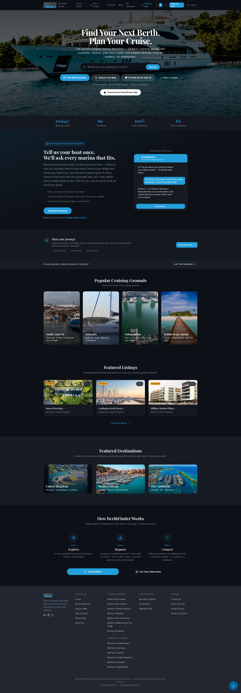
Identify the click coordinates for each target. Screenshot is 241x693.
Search (152, 67)
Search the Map (107, 77)
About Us (79, 623)
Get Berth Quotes (62, 5)
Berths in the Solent (116, 599)
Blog (121, 5)
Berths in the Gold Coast (118, 618)
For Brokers (144, 604)
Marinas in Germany (116, 648)
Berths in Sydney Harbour (119, 608)
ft (161, 5)
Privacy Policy (177, 608)
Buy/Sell (111, 5)
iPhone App (80, 618)
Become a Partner (147, 599)
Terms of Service (179, 613)
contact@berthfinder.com (129, 685)
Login (193, 5)
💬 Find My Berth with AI (138, 77)
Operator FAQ (145, 608)
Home (78, 599)
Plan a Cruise (96, 5)
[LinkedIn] (48, 615)
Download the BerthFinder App (122, 92)
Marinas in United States (118, 643)
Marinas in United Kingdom (119, 657)
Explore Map (81, 608)
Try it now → (161, 206)
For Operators (130, 5)
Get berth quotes (76, 77)
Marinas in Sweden (116, 662)
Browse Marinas (82, 604)
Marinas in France (115, 652)
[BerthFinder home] (51, 5)
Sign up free (174, 5)
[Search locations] (165, 5)
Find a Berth (79, 5)
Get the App (148, 5)
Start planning (185, 245)
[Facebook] (45, 615)
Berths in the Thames (117, 604)
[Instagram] (52, 615)
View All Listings (119, 423)
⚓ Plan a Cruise (169, 77)
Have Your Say (178, 604)
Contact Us (176, 599)
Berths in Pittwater (115, 613)
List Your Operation (183, 264)
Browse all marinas (115, 631)
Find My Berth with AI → (76, 217)
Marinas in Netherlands (117, 667)
